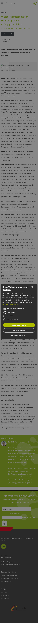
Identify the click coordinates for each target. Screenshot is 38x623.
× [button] (35, 286)
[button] (19, 335)
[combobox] (32, 287)
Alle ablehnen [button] (19, 330)
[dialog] (19, 311)
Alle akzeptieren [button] (19, 325)
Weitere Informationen (10, 304)
